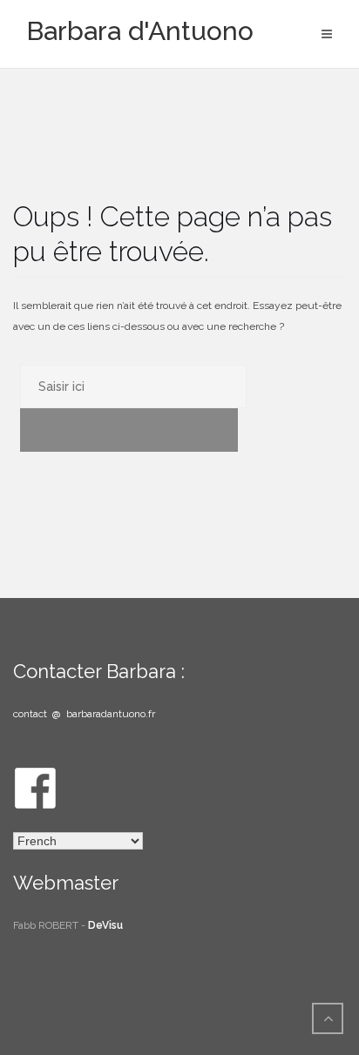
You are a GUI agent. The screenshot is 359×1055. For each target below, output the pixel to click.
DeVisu (105, 925)
